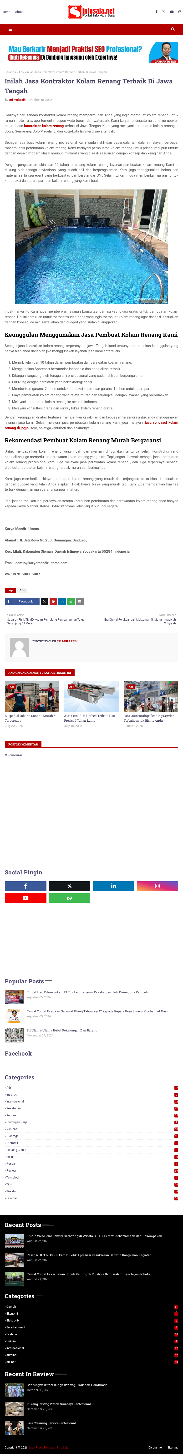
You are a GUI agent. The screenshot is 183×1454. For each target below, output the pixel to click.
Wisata (92, 1191)
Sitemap (173, 1447)
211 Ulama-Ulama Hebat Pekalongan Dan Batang (62, 1030)
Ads (21, 72)
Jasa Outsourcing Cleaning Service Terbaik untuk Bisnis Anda (149, 718)
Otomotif (91, 1143)
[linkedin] (113, 886)
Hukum (91, 1341)
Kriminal (92, 1115)
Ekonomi (92, 1313)
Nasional (92, 1129)
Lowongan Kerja (91, 1122)
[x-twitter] (164, 12)
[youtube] (172, 12)
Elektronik (91, 1320)
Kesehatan (92, 1108)
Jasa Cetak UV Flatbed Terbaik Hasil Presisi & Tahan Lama (90, 718)
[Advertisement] (40, 939)
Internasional (92, 1101)
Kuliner (92, 1362)
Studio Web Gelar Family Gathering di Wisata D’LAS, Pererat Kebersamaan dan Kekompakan (94, 1236)
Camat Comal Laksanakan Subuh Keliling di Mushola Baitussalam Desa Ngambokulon (89, 1274)
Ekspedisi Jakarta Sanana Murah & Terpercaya (30, 718)
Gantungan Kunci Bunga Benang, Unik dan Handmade (67, 1385)
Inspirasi (91, 1094)
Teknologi (91, 1177)
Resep (91, 1163)
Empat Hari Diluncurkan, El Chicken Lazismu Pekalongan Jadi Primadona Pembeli (87, 992)
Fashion (92, 1334)
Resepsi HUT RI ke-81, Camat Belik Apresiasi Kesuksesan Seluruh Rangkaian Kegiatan (89, 1255)
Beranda (10, 72)
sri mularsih (17, 100)
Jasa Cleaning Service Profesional (51, 1423)
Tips (92, 1184)
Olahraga (92, 1136)
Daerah (92, 1306)
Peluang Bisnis (91, 1150)
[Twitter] (44, 601)
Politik (92, 1156)
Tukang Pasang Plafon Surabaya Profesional (59, 1404)
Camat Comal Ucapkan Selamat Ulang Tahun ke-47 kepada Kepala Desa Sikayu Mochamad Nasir (97, 1011)
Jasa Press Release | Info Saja (48, 1447)
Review (92, 1170)
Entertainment (91, 1327)
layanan (92, 1198)
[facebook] (156, 12)
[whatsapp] (70, 898)
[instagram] (179, 12)
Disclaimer (155, 1447)
